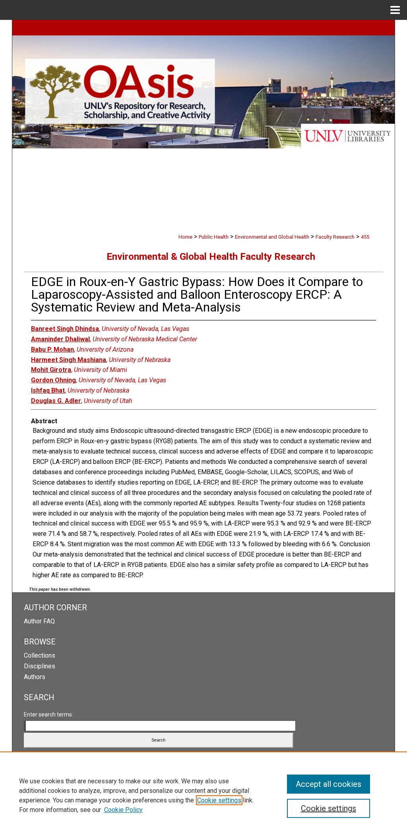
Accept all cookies (328, 784)
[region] (203, 795)
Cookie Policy (123, 810)
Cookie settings (219, 800)
